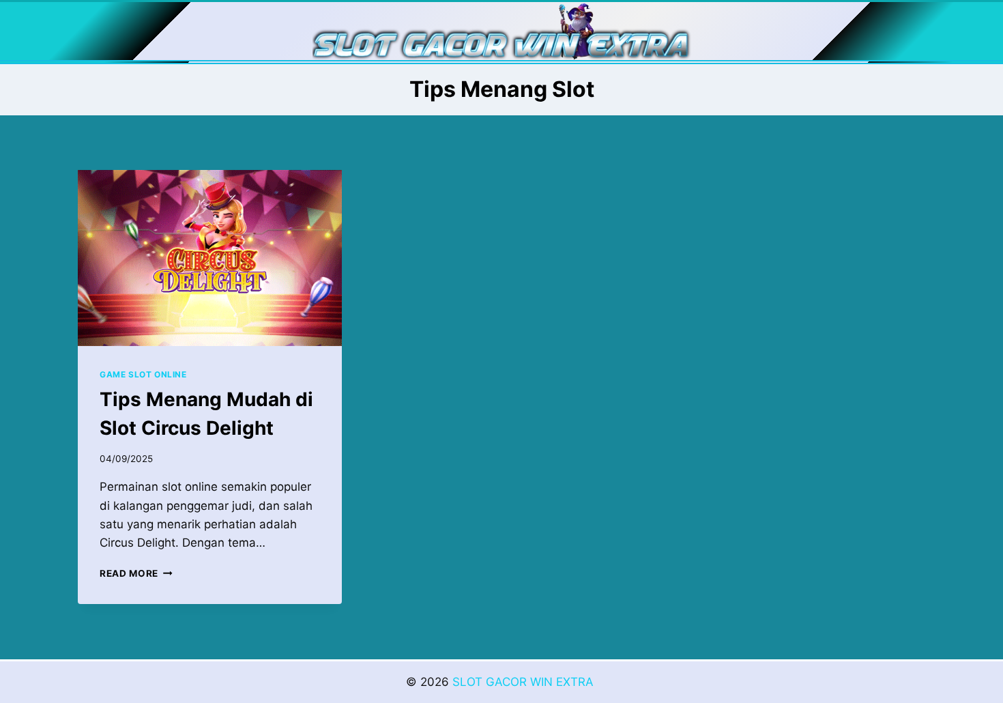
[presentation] (210, 258)
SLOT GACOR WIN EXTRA (524, 682)
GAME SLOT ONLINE (143, 374)
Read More (136, 573)
